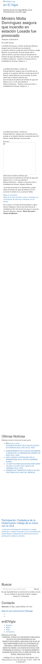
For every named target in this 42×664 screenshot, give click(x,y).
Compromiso (10, 632)
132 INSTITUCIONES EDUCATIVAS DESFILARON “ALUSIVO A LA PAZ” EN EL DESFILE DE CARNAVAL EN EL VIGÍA (23, 466)
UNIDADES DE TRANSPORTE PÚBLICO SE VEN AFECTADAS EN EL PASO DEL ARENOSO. (22, 471)
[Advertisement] (21, 109)
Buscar (36, 589)
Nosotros (9, 625)
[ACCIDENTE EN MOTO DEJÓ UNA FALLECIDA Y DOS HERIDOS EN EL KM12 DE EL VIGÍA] (23, 443)
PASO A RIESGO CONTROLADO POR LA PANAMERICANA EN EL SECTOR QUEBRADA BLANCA (22, 459)
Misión (8, 627)
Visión (8, 629)
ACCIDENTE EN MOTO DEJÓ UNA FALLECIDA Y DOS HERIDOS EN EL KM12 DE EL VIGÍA (23, 446)
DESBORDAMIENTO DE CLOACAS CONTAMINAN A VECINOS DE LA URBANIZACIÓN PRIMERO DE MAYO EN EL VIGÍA (23, 453)
